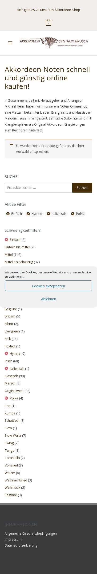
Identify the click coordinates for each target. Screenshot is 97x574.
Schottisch (12, 420)
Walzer (10, 472)
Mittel (9, 254)
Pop (8, 405)
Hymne (37, 213)
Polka (80, 213)
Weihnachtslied (16, 480)
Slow (8, 428)
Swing (9, 443)
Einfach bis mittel (17, 247)
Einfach (16, 213)
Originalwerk (14, 390)
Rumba (10, 413)
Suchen (82, 187)
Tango (10, 450)
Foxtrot (10, 346)
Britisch (10, 316)
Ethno (9, 323)
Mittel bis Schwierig (19, 262)
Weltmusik (12, 487)
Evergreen (12, 331)
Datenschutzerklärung (21, 545)
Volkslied (11, 465)
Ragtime (11, 495)
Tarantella (12, 457)
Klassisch (11, 376)
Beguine (11, 309)
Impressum (13, 539)
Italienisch (59, 213)
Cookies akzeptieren (48, 285)
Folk (8, 338)
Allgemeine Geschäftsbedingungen (31, 533)
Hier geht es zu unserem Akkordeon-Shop (48, 9)
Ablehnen (48, 298)
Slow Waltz (13, 435)
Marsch (10, 383)
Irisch (8, 361)
